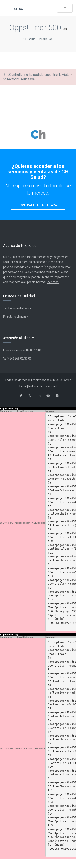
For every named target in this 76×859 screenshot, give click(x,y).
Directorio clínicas (14, 316)
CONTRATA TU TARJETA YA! (38, 205)
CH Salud (21, 9)
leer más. (53, 282)
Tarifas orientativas (16, 308)
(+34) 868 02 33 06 (19, 358)
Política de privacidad (42, 386)
